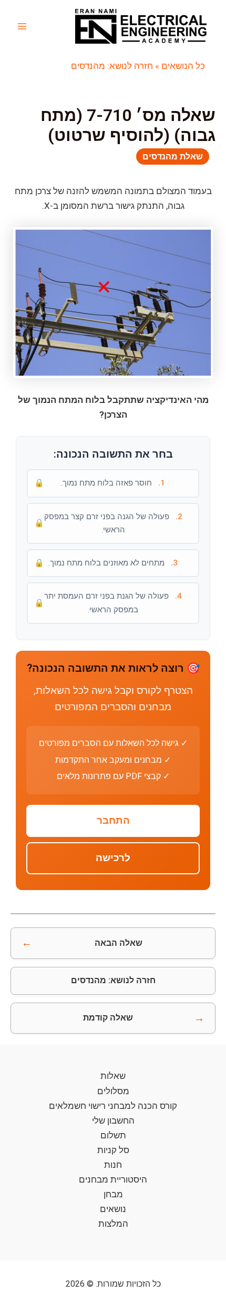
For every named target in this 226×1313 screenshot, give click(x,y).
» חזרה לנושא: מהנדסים (115, 65)
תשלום (113, 1135)
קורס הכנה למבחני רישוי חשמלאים (113, 1105)
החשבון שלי (113, 1120)
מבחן (113, 1194)
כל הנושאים (183, 65)
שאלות (113, 1075)
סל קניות (113, 1150)
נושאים (113, 1209)
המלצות (113, 1223)
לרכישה (113, 858)
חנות (113, 1164)
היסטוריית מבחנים (113, 1179)
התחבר (113, 820)
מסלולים (113, 1091)
